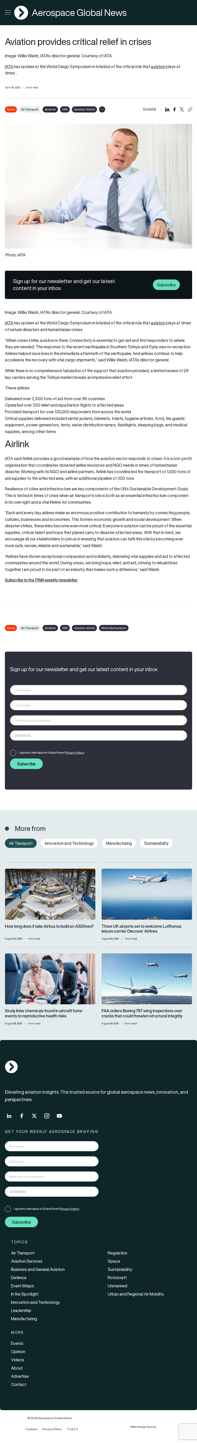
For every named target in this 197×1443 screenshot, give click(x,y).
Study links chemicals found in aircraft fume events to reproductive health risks (43, 1013)
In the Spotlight (24, 1294)
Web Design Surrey (143, 1427)
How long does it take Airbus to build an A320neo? (49, 926)
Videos (17, 1360)
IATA (9, 66)
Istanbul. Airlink (84, 109)
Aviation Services (26, 1261)
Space (114, 1261)
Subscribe (166, 284)
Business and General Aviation (38, 1269)
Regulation (117, 1253)
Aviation (50, 109)
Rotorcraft (117, 1277)
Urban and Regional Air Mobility (136, 1294)
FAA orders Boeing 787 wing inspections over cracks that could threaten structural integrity (142, 1013)
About (17, 1368)
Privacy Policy (74, 752)
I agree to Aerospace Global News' (51, 752)
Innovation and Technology (35, 1302)
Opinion (18, 1351)
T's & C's (72, 1429)
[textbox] (93, 736)
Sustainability (120, 1269)
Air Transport (29, 109)
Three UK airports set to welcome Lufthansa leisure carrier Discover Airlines (141, 929)
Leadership (21, 1310)
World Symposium (113, 628)
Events (17, 1343)
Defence (18, 1277)
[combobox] (98, 735)
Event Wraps (22, 1286)
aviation (158, 66)
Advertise (20, 1376)
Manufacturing (24, 1319)
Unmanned (117, 1286)
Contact (18, 1384)
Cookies (31, 1429)
